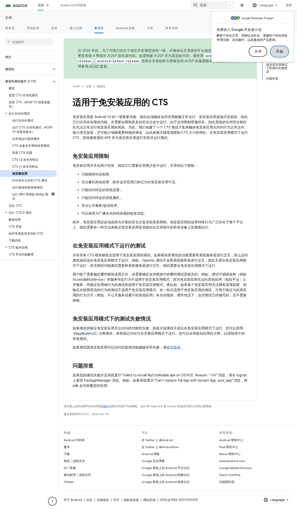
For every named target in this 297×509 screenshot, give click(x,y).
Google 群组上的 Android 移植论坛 (166, 482)
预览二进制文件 (74, 461)
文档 (41, 5)
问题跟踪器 (226, 482)
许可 (116, 500)
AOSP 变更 (98, 66)
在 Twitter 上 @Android (157, 440)
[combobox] (213, 5)
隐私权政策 (131, 500)
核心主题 (76, 28)
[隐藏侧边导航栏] (52, 501)
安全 (54, 28)
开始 (279, 51)
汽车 (150, 28)
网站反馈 (149, 500)
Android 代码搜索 (73, 5)
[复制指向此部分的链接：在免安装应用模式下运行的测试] (150, 246)
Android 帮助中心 (231, 440)
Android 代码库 (74, 440)
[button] (26, 69)
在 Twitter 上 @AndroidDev (160, 447)
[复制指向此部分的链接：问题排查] (97, 366)
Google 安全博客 (153, 461)
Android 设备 (125, 28)
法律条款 (103, 500)
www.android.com (232, 461)
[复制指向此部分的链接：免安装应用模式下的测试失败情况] (155, 319)
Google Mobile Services (235, 468)
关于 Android (73, 500)
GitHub (68, 482)
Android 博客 (151, 454)
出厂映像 (70, 468)
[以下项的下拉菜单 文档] (49, 5)
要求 (67, 447)
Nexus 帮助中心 (229, 454)
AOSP (76, 86)
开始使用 (33, 28)
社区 (89, 500)
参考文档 (171, 28)
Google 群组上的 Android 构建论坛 (166, 475)
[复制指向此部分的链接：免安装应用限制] (113, 156)
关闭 (258, 51)
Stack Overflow (229, 475)
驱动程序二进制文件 (77, 475)
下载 (67, 454)
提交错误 (173, 347)
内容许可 (106, 406)
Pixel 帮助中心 (228, 447)
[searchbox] (29, 41)
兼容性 (98, 28)
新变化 (10, 28)
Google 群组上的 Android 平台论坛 (166, 468)
